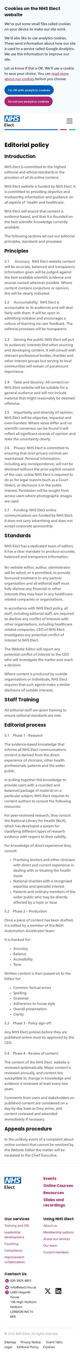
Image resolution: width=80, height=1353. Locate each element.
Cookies (49, 1347)
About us (50, 1225)
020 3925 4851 (21, 1280)
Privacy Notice (31, 1342)
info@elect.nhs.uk (23, 1287)
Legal (8, 1347)
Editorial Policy (28, 1347)
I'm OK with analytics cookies (29, 90)
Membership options (58, 1232)
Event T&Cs (54, 1342)
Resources (53, 1192)
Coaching (11, 1244)
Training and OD (16, 1225)
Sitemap (10, 1342)
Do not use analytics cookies (28, 101)
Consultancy (13, 1250)
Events (49, 1178)
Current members (55, 1252)
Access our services (56, 1239)
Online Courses (58, 1185)
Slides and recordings (54, 1202)
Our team (50, 1245)
